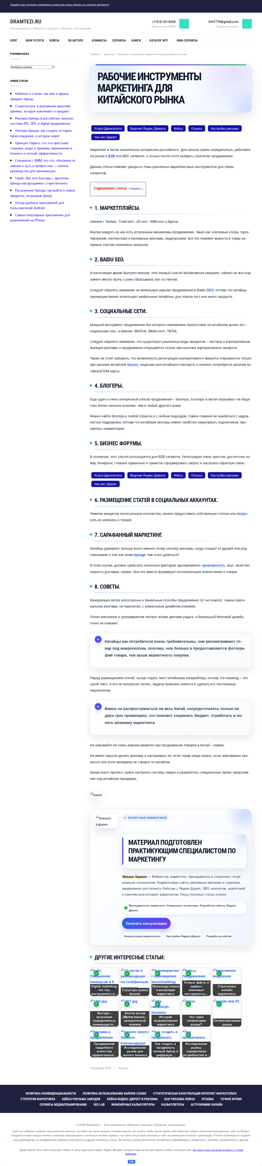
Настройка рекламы (225, 128)
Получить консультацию (146, 923)
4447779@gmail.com (223, 21)
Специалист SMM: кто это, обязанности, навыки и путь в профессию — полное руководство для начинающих (43, 165)
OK (131, 1161)
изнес (133, 364)
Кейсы (178, 128)
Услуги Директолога (108, 128)
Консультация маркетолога (142, 936)
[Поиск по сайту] (246, 40)
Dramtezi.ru (25, 21)
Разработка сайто (219, 936)
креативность (213, 565)
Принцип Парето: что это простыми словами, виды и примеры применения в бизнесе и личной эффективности (41, 148)
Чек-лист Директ (105, 137)
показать (135, 188)
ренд (139, 554)
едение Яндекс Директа (148, 128)
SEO (210, 289)
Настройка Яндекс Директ (183, 936)
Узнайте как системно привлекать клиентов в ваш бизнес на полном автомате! (59, 4)
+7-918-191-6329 (163, 21)
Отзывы (196, 128)
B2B (111, 155)
